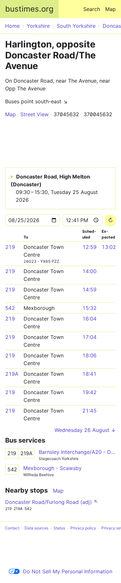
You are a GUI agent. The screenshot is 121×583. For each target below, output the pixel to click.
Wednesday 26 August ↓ (85, 430)
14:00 (89, 271)
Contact (12, 528)
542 (10, 308)
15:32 (89, 308)
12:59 (89, 247)
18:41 (89, 374)
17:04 (89, 337)
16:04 (89, 318)
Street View (34, 114)
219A (11, 374)
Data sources (36, 528)
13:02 (109, 247)
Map (110, 9)
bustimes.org (29, 9)
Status (59, 528)
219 (10, 247)
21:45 (89, 410)
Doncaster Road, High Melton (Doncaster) (54, 188)
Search (91, 9)
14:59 (89, 289)
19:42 (89, 392)
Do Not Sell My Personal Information (67, 571)
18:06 (89, 355)
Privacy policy (83, 528)
